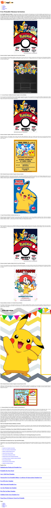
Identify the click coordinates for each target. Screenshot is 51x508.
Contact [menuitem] (3, 5)
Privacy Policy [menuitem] (4, 8)
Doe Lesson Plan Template (6, 459)
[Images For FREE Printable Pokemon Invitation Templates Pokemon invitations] (25, 156)
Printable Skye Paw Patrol (7, 470)
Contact (3, 503)
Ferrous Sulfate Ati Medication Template (8, 454)
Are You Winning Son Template (8, 487)
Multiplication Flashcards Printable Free (10, 467)
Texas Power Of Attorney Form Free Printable (12, 498)
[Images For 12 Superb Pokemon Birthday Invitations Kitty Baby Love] (25, 196)
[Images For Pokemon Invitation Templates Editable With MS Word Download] (25, 116)
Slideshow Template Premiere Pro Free (8, 451)
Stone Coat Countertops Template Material (9, 449)
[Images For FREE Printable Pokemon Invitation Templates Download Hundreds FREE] (25, 345)
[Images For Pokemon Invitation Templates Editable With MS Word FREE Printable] (25, 37)
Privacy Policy (4, 505)
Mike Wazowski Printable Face (8, 484)
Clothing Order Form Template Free (9, 494)
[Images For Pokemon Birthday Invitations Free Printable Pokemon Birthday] (25, 284)
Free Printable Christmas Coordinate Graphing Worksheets (11, 458)
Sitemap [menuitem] (3, 9)
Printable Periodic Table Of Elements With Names (10, 456)
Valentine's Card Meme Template (7, 463)
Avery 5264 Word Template (7, 474)
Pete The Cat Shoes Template (7, 491)
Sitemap (3, 506)
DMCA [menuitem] (3, 7)
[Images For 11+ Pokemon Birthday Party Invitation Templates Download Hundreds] (25, 397)
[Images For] (25, 222)
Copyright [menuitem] (4, 6)
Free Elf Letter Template (6, 481)
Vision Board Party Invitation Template (8, 461)
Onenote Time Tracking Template (7, 453)
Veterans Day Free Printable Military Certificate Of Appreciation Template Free (21, 477)
